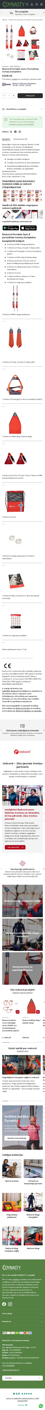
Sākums (4, 20)
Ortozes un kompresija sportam (33, 1182)
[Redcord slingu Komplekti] (33, 1202)
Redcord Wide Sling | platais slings (31, 1021)
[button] (36, 4)
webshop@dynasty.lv (10, 1370)
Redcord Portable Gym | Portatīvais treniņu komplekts (26, 20)
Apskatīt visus (22, 1051)
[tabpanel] (22, 427)
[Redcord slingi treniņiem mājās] (11, 1236)
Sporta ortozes (12, 1181)
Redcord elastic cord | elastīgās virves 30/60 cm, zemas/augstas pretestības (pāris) (10, 1025)
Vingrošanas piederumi (11, 1216)
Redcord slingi (33, 1248)
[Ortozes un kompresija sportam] (33, 1168)
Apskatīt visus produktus (22, 993)
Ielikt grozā (30, 96)
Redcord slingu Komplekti (33, 1216)
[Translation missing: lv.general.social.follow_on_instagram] (20, 132)
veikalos (16, 1279)
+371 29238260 (8, 1365)
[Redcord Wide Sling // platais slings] (15, 410)
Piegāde (15, 79)
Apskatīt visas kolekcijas (16, 1138)
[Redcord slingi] (33, 1236)
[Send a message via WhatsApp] (41, 1406)
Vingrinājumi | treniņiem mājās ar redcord (20, 1077)
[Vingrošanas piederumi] (11, 1202)
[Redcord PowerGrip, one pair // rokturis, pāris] (15, 373)
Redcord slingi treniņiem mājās (12, 1249)
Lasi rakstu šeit (13, 847)
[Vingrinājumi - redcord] (22, 190)
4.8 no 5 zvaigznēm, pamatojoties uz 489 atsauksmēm (22, 1399)
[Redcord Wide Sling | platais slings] (31, 1006)
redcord (5, 66)
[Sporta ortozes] (11, 1168)
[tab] (6, 139)
